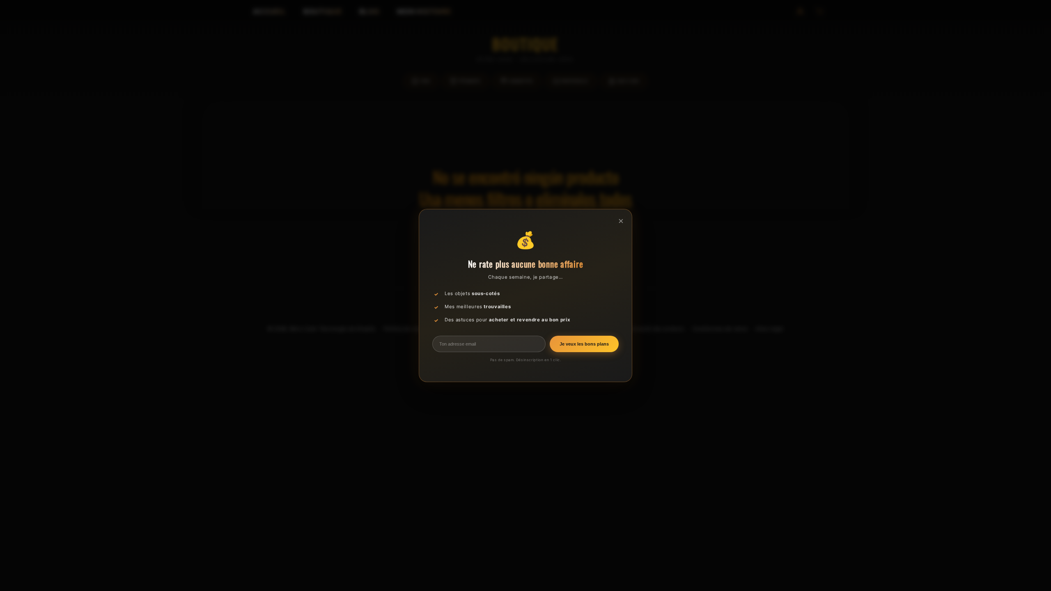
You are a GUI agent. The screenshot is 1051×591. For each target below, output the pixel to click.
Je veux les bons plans (584, 343)
